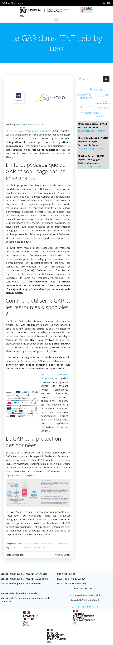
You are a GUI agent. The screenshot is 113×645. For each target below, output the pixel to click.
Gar (19, 547)
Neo (30, 547)
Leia (25, 547)
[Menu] (56, 20)
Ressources (39, 547)
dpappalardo (15, 124)
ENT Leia (22, 543)
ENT (14, 547)
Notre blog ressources (44, 543)
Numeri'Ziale (62, 543)
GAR (30, 543)
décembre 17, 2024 (33, 124)
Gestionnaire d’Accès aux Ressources (30, 131)
